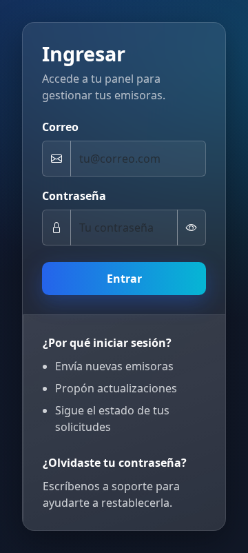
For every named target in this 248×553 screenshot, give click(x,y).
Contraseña (74, 195)
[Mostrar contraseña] (191, 227)
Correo (60, 126)
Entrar (124, 278)
